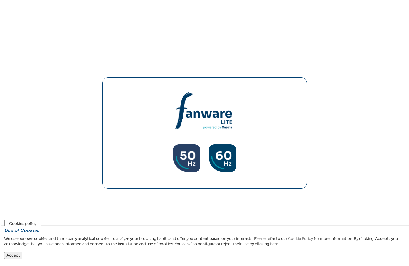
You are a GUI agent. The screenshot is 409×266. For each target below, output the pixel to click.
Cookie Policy (300, 238)
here (274, 244)
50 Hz (187, 158)
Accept (13, 255)
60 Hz (222, 158)
